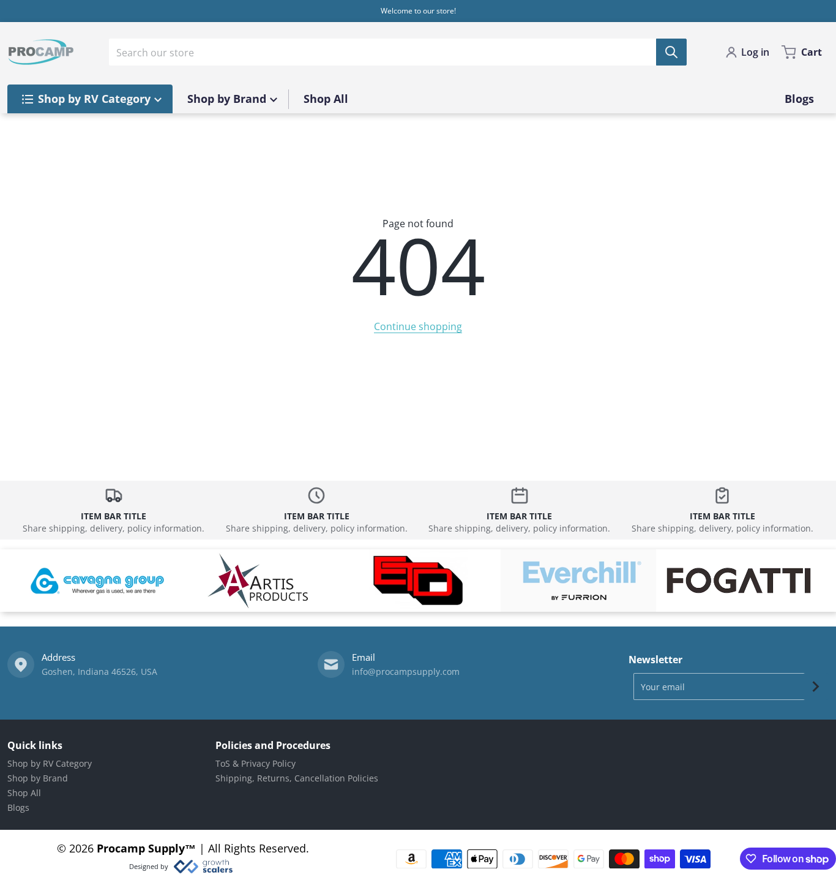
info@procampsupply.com (406, 671)
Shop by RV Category (49, 763)
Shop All (24, 793)
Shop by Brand (37, 778)
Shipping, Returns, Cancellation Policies (296, 778)
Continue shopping (418, 326)
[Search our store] (671, 52)
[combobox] (398, 52)
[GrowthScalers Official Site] (202, 866)
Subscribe (816, 686)
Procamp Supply (141, 848)
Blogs (18, 807)
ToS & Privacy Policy (255, 763)
